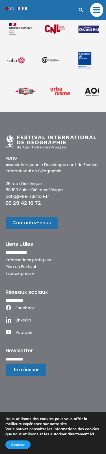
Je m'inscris (26, 369)
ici (92, 434)
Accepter (18, 444)
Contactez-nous (31, 223)
